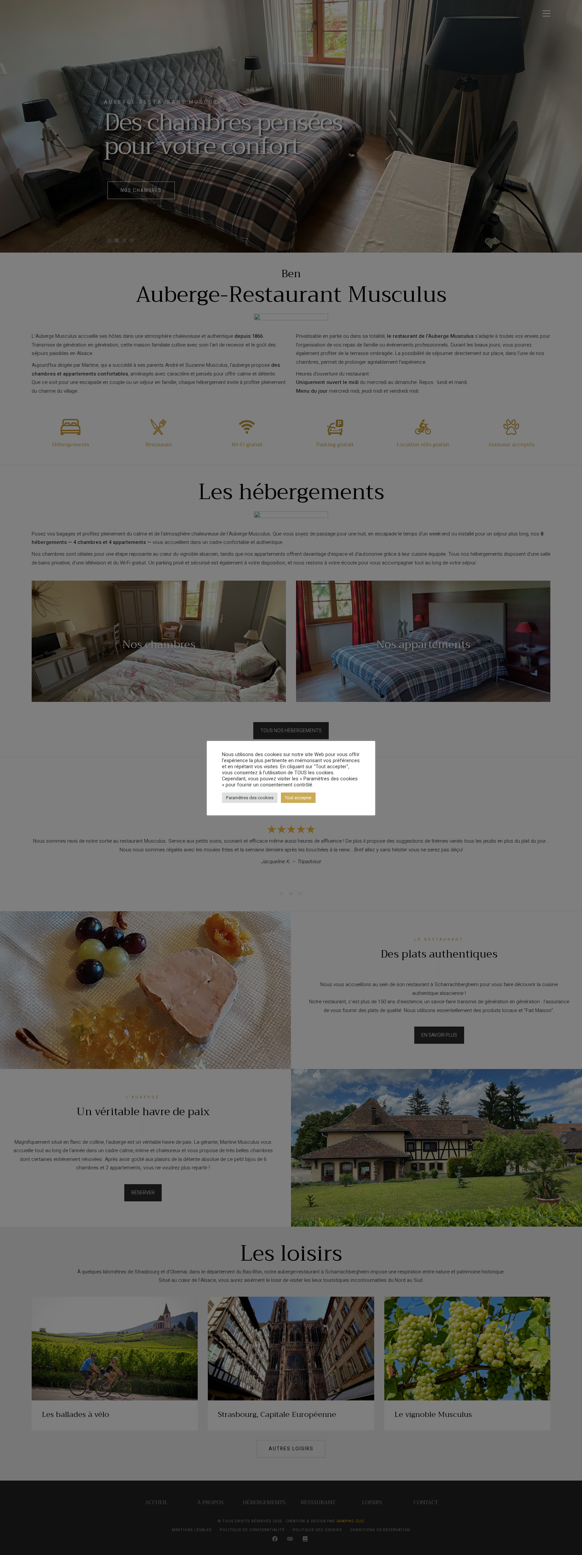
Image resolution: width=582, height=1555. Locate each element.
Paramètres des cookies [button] (249, 798)
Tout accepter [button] (298, 798)
